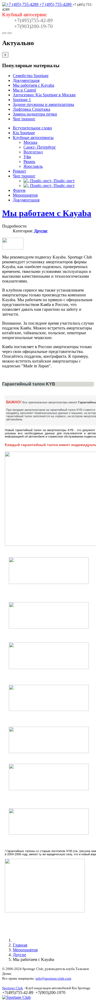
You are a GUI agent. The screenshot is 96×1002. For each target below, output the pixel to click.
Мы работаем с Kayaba (33, 85)
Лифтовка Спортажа (31, 109)
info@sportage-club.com (53, 978)
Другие (40, 231)
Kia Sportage (24, 132)
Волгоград (33, 152)
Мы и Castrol (24, 90)
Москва (30, 142)
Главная (20, 945)
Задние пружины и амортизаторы (43, 104)
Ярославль (33, 166)
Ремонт (19, 171)
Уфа (27, 156)
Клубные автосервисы (33, 137)
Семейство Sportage (31, 75)
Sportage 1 (22, 99)
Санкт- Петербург (39, 147)
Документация (26, 80)
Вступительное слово (32, 128)
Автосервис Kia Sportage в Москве (44, 95)
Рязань (29, 161)
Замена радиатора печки (35, 114)
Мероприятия (25, 195)
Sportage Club (12, 988)
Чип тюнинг (24, 119)
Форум (19, 190)
